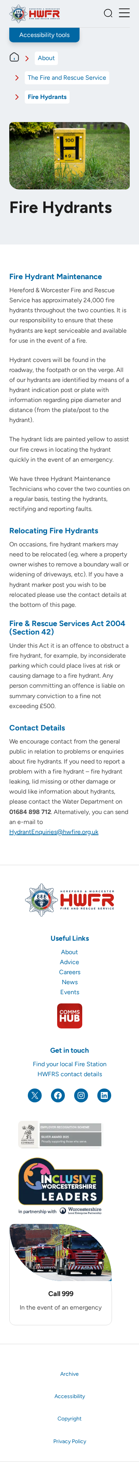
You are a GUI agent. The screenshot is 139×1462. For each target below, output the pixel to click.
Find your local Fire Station (70, 1064)
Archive (69, 1374)
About (46, 58)
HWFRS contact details (69, 1074)
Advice (69, 962)
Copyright (69, 1418)
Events (69, 992)
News (70, 982)
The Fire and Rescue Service (67, 77)
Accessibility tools (44, 35)
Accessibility (69, 1396)
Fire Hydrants (47, 96)
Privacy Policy (69, 1441)
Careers (69, 972)
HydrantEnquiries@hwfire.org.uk (53, 832)
